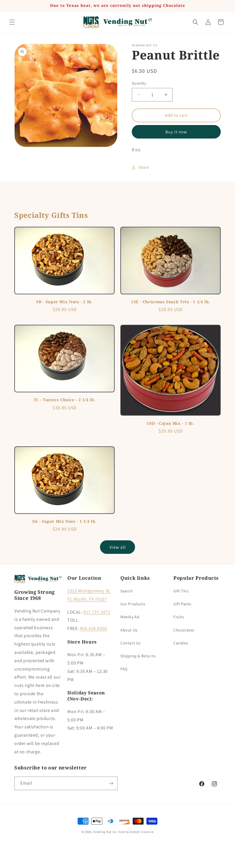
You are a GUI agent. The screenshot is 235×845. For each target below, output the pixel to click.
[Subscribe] (111, 783)
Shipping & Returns (138, 655)
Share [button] (143, 167)
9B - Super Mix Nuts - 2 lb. (64, 301)
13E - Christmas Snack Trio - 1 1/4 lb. (170, 301)
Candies (180, 643)
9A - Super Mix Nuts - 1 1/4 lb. (64, 521)
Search (126, 591)
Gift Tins (181, 591)
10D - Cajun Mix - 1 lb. (170, 423)
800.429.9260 (93, 628)
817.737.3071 (96, 612)
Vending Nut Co (104, 832)
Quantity (139, 83)
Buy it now (176, 132)
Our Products (132, 603)
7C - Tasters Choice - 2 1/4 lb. (65, 399)
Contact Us (130, 643)
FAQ (124, 668)
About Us (129, 630)
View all (117, 547)
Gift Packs (182, 603)
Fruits (178, 616)
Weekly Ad (129, 616)
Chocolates (183, 630)
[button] (12, 22)
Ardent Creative (142, 832)
